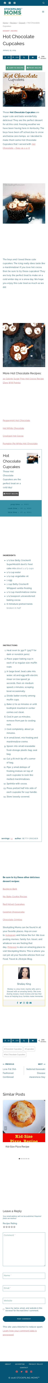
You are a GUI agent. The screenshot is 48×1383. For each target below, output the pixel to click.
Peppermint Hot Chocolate (16, 420)
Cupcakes (29, 1049)
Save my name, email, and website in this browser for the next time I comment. (23, 1309)
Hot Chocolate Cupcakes (14, 1054)
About (8, 1364)
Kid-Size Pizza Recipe (17, 1146)
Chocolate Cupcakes (13, 1049)
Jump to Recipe (16, 68)
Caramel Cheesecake (14, 912)
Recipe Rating (10, 1223)
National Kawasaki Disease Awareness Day (35, 1070)
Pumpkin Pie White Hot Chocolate (20, 443)
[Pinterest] (14, 3)
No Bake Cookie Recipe (15, 896)
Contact (24, 1368)
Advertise (20, 1364)
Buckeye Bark (10, 889)
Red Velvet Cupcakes (14, 904)
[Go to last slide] (5, 1128)
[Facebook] (5, 3)
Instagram (10, 935)
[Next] (42, 1128)
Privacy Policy (36, 1364)
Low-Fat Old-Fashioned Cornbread (10, 1070)
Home (5, 23)
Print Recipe (34, 68)
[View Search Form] (43, 3)
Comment (9, 1235)
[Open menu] (43, 11)
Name (7, 1275)
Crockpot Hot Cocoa (13, 436)
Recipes (13, 23)
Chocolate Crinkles (12, 919)
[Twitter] (21, 1003)
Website (8, 1300)
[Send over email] (33, 57)
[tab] (19, 1158)
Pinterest (12, 947)
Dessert (22, 23)
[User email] (30, 1003)
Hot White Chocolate (13, 428)
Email (7, 1288)
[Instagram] (10, 3)
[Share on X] (24, 57)
